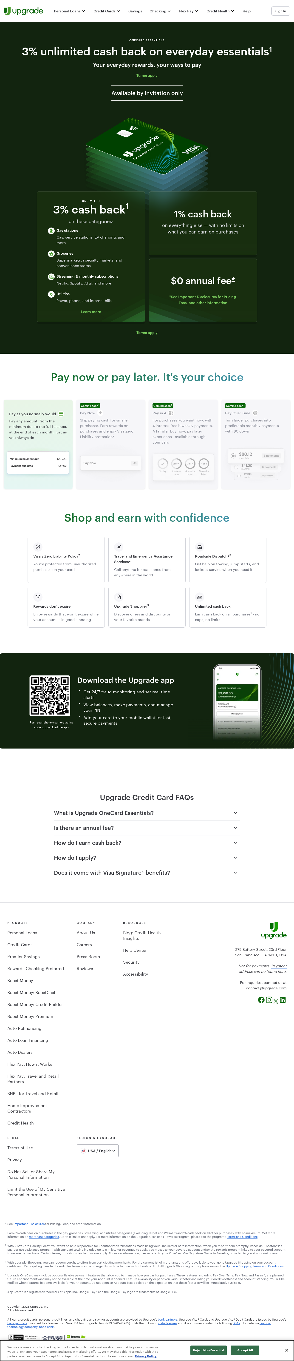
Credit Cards (20, 944)
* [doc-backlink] (5, 1223)
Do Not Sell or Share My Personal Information (31, 1173)
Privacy (14, 1159)
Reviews (85, 968)
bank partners (167, 1319)
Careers (84, 944)
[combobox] (97, 1151)
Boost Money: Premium (30, 1015)
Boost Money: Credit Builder (35, 1003)
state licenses (167, 1322)
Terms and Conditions (242, 1236)
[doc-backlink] (5, 1245)
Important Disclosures (29, 1223)
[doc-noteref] (270, 51)
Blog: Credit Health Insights (142, 934)
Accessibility (135, 973)
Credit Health (20, 1122)
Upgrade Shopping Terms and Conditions (254, 1265)
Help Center (135, 949)
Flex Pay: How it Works (29, 1063)
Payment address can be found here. (263, 968)
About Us (86, 932)
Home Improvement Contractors (27, 1107)
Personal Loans (22, 932)
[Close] (287, 1350)
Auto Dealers (20, 1051)
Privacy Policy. (146, 1356)
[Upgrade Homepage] (23, 11)
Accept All (245, 1350)
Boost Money (20, 979)
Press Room (88, 956)
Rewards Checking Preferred (35, 968)
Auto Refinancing (24, 1027)
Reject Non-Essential (208, 1350)
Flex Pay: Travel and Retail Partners (33, 1078)
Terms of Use (20, 1147)
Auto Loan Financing (27, 1039)
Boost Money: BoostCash (32, 991)
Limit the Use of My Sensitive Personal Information (36, 1191)
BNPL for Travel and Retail (32, 1093)
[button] (70, 11)
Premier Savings (23, 956)
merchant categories (44, 1236)
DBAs (236, 1322)
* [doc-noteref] (233, 281)
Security (131, 961)
